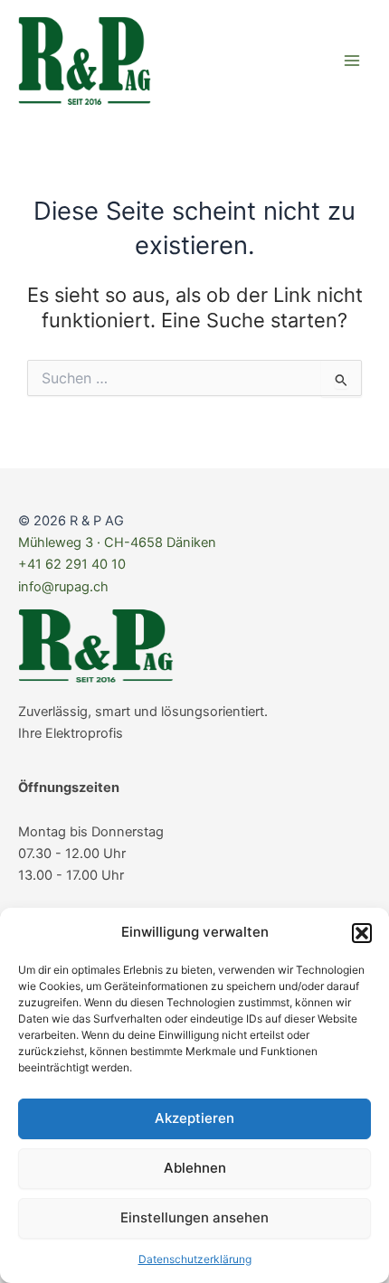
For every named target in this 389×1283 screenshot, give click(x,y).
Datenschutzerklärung (194, 1259)
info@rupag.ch (63, 587)
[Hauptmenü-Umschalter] (352, 61)
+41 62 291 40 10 (72, 564)
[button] (362, 933)
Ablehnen (195, 1167)
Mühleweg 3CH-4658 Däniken (117, 542)
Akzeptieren (194, 1118)
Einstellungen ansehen (194, 1217)
